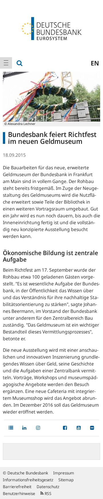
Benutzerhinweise (19, 493)
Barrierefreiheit (17, 486)
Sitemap (66, 479)
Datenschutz (48, 486)
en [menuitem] (95, 63)
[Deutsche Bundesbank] (51, 28)
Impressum (63, 473)
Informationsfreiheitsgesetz (28, 479)
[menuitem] (6, 63)
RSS (47, 493)
